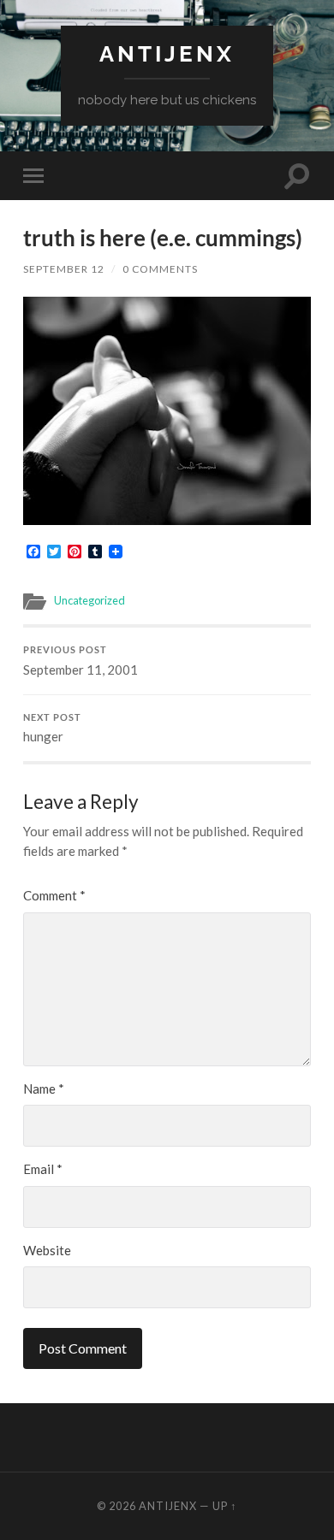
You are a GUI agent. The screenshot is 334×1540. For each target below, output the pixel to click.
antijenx (167, 53)
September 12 (63, 269)
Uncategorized (89, 600)
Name (43, 1088)
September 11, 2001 (80, 661)
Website (47, 1250)
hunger (52, 728)
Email (43, 1169)
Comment (54, 895)
